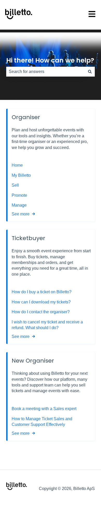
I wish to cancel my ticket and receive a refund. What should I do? (47, 325)
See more (21, 214)
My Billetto (21, 175)
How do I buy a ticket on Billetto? (41, 292)
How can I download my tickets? (41, 302)
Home (17, 165)
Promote (19, 195)
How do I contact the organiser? (41, 312)
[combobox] (45, 72)
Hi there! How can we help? (50, 60)
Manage (19, 205)
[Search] (90, 72)
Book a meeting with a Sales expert (44, 408)
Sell (15, 185)
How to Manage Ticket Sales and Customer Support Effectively (42, 422)
